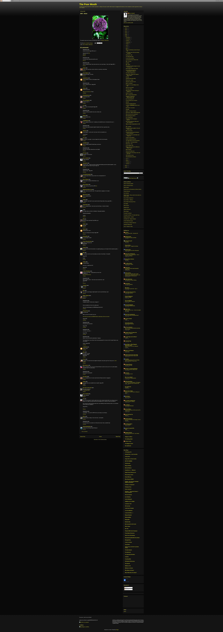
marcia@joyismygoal (86, 174)
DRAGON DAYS (128, 236)
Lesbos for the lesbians (130, 137)
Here (83, 232)
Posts (126, 587)
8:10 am (84, 65)
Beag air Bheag (128, 465)
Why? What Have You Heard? (131, 572)
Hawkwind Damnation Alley (131, 78)
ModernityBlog (128, 517)
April (127, 158)
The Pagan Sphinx (128, 423)
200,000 (127, 102)
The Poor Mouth (88, 4)
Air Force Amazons (128, 327)
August (127, 43)
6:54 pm (84, 135)
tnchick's (127, 556)
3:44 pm (84, 391)
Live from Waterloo (128, 510)
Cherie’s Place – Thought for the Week (131, 246)
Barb (84, 290)
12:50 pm (84, 349)
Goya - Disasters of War (128, 226)
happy (126, 429)
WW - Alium (128, 64)
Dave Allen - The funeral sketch (131, 142)
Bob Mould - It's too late (130, 107)
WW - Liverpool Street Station (131, 94)
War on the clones (129, 130)
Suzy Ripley (126, 203)
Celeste (84, 381)
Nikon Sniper (127, 526)
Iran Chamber (126, 193)
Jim (83, 398)
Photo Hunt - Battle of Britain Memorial (133, 112)
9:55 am (84, 298)
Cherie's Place (128, 245)
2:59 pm (84, 369)
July (127, 45)
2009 (126, 34)
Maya (84, 352)
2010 (126, 32)
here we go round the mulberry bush (131, 369)
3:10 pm (84, 128)
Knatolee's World (128, 318)
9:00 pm (84, 396)
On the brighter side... (130, 145)
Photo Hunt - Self (129, 54)
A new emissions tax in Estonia (131, 100)
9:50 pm (84, 409)
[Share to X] (99, 43)
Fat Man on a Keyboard (129, 484)
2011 (126, 31)
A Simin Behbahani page (128, 220)
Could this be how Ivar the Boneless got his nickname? (132, 133)
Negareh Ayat (126, 207)
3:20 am (84, 202)
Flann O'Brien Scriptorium (128, 197)
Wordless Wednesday (104, 40)
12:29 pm (84, 93)
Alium (84, 44)
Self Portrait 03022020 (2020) (130, 305)
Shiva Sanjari (126, 211)
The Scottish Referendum (129, 405)
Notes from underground (130, 253)
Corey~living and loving (87, 241)
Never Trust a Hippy (129, 390)
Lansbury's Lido (128, 503)
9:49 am (84, 80)
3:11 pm (84, 374)
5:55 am (84, 245)
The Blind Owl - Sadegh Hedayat (130, 218)
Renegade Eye (128, 539)
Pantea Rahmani (127, 191)
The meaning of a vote (129, 373)
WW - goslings (128, 126)
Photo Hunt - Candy (129, 80)
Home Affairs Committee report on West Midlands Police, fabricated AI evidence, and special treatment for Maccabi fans (132, 274)
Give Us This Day (128, 494)
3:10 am (84, 419)
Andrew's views (128, 441)
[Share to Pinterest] (101, 43)
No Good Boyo (128, 409)
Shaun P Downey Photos (128, 185)
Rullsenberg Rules (128, 381)
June (127, 46)
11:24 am (84, 424)
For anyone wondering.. (129, 284)
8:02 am (84, 55)
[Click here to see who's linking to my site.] (84, 622)
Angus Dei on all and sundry (130, 458)
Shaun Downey (126, 578)
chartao (84, 261)
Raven (84, 416)
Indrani (84, 67)
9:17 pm (84, 150)
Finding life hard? (128, 240)
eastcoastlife (85, 236)
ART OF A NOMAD (128, 461)
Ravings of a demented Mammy (131, 368)
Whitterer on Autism (129, 568)
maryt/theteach (85, 120)
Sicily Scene (127, 267)
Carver (84, 359)
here (89, 53)
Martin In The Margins (129, 350)
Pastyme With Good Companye (131, 530)
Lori (83, 105)
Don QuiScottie (128, 386)
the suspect (85, 376)
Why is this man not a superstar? (132, 114)
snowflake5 (85, 142)
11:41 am (84, 85)
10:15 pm (84, 167)
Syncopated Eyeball (129, 304)
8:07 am (84, 60)
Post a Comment (84, 431)
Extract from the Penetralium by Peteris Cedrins (132, 189)
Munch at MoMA (128, 424)
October (127, 40)
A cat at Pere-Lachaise (130, 58)
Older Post (118, 436)
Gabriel (84, 229)
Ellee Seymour (85, 365)
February (128, 161)
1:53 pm (84, 108)
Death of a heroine (129, 93)
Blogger (117, 629)
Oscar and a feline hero (130, 151)
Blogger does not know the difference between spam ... (133, 147)
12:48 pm (84, 344)
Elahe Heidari (126, 187)
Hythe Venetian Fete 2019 (129, 323)
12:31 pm (84, 334)
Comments (127, 589)
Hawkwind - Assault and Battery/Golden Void (130, 97)
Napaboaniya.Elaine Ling (87, 189)
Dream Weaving (128, 476)
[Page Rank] (126, 178)
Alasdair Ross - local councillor (131, 454)
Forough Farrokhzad (127, 213)
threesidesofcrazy (86, 95)
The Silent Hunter (128, 263)
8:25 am (84, 70)
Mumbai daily (127, 521)
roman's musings (128, 542)
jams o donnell (85, 158)
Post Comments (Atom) (103, 439)
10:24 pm (84, 414)
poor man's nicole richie (87, 387)
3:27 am (84, 207)
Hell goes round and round (131, 81)
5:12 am (84, 239)
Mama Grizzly (85, 194)
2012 (126, 29)
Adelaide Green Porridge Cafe (131, 332)
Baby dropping (128, 149)
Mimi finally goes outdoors (130, 115)
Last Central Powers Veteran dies (132, 59)
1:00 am (84, 177)
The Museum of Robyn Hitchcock (130, 222)
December (128, 37)
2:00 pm (84, 363)
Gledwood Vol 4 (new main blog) (131, 354)
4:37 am (84, 429)
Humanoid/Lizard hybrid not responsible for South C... (131, 71)
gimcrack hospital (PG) (129, 428)
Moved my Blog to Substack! (130, 301)
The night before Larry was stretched (132, 140)
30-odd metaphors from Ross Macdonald (132, 250)
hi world (126, 337)
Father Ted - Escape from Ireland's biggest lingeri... (132, 75)
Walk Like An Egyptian (129, 333)
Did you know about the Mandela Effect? (132, 315)
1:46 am (84, 187)
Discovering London (129, 474)
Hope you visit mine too (87, 91)
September (128, 42)
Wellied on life (128, 565)
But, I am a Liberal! (128, 377)
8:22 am (84, 288)
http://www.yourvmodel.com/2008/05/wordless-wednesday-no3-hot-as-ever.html (96, 316)
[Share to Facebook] (100, 43)
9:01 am (84, 293)
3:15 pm (84, 379)
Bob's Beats (127, 396)
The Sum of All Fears (128, 365)
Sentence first (128, 249)
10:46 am (84, 320)
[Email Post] (95, 43)
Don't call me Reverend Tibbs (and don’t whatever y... (132, 122)
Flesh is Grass (128, 272)
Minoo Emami (126, 205)
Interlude (127, 62)
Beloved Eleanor (128, 467)
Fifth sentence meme (130, 155)
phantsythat (127, 283)
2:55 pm (84, 123)
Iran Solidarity (128, 496)
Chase (126, 319)
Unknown (84, 130)
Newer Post (82, 436)
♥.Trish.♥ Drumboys (86, 271)
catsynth (84, 247)
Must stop (126, 241)
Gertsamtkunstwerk (129, 322)
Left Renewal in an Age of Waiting (130, 280)
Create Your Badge (126, 581)
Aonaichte (126, 387)
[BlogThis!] (98, 43)
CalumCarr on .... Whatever (130, 470)
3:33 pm (84, 385)
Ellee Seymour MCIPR (129, 479)
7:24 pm (84, 140)
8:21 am (84, 283)
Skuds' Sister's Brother (129, 259)
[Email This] (97, 43)
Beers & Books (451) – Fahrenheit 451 (131, 233)
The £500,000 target (129, 56)
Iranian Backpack (128, 499)
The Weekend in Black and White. (130, 237)
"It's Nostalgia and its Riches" (131, 336)
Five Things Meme (129, 117)
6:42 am (84, 259)
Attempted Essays (128, 364)
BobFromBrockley (128, 279)
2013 (126, 28)
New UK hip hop (127, 397)
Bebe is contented (129, 83)
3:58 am (84, 226)
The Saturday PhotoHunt (130, 554)
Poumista (127, 359)
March (127, 160)
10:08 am (84, 308)
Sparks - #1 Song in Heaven (131, 110)
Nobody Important (128, 418)
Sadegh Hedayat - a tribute (129, 216)
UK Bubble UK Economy (130, 561)
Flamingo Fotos (128, 486)
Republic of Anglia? (128, 297)
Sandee (84, 199)
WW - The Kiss (128, 61)
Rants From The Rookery (130, 535)
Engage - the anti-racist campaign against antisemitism (131, 482)
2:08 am (84, 197)
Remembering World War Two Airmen (132, 537)
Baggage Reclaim (128, 432)
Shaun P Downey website (128, 183)
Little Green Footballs (129, 508)
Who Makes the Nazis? (129, 570)
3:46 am (84, 221)
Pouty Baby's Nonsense (129, 533)
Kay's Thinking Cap (129, 414)
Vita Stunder (127, 563)
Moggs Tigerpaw (86, 295)
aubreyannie (85, 163)
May (127, 48)
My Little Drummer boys (87, 274)
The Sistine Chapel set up (130, 72)
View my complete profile (128, 22)
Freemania (127, 372)
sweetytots (85, 285)
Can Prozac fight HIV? (130, 98)
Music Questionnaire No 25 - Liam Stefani (132, 433)
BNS (83, 252)
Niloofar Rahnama (127, 209)
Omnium (126, 232)
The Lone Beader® (86, 100)
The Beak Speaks (128, 549)
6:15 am (84, 250)
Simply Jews (127, 309)
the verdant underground (130, 400)
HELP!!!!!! (126, 415)
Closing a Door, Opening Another (130, 378)
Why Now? (127, 287)
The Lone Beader (128, 300)
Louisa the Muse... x (129, 512)
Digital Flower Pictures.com (130, 472)
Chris (84, 137)
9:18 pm (84, 155)
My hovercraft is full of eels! (130, 524)
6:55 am (84, 268)
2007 (126, 165)
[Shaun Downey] (125, 580)
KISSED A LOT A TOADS (129, 501)
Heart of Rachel (85, 179)
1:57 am (84, 192)
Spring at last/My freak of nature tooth (131, 355)
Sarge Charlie (85, 204)
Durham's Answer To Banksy (130, 401)
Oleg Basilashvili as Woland (131, 156)
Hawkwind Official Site (128, 224)
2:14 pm (84, 118)
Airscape (127, 76)
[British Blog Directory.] (132, 178)
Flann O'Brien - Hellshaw (128, 199)
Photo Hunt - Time (129, 143)
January (127, 163)
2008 (126, 35)
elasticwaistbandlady (86, 426)
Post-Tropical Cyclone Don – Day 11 (131, 288)
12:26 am (84, 172)
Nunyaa (84, 115)
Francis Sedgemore (129, 296)
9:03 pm (84, 145)
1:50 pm (84, 103)
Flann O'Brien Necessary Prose (129, 201)
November (128, 38)
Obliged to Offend (128, 436)
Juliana (84, 88)
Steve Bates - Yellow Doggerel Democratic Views (131, 345)
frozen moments (128, 489)
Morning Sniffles (87, 390)
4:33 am (84, 234)
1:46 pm (84, 98)
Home (100, 436)
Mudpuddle (127, 519)
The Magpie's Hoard (129, 443)
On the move (127, 351)
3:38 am (84, 216)
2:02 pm (84, 113)
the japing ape (128, 552)
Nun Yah (126, 528)
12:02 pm (84, 327)
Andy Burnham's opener (129, 264)
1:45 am (84, 182)
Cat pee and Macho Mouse (131, 103)
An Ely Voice (127, 456)
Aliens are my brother (130, 87)
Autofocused (127, 463)
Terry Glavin (127, 544)
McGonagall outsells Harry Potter (132, 68)
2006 (126, 167)
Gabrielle (127, 109)
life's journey (127, 505)
